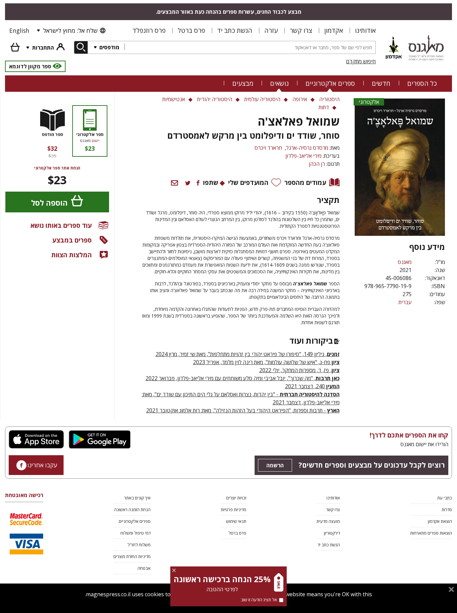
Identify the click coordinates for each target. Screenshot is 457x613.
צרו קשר (301, 30)
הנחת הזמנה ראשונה (132, 509)
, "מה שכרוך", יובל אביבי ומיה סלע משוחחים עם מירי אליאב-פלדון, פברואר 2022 (243, 378)
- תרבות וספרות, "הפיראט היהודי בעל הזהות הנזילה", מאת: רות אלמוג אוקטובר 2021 (243, 410)
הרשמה (275, 465)
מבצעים (242, 83)
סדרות (447, 509)
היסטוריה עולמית (262, 99)
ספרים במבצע (72, 240)
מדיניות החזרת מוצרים (132, 556)
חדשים (381, 83)
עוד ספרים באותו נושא (61, 225)
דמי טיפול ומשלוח (135, 533)
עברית (405, 302)
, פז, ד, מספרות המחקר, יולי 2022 (299, 370)
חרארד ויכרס (268, 147)
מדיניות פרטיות (233, 509)
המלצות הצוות (71, 254)
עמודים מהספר (305, 182)
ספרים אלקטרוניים (330, 83)
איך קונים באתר (137, 498)
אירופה (299, 99)
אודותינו (365, 30)
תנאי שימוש (236, 521)
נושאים (279, 83)
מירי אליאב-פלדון (303, 155)
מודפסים (108, 47)
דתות (323, 107)
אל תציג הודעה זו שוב (259, 600)
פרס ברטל (191, 30)
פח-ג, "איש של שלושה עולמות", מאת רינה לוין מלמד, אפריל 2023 (266, 362)
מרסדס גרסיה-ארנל (307, 147)
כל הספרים (422, 83)
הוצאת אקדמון (440, 521)
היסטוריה (329, 99)
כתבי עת (444, 498)
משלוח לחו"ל (139, 545)
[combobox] (249, 47)
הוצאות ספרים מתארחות (431, 533)
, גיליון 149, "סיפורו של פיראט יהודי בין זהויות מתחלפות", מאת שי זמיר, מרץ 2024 (248, 354)
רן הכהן (317, 163)
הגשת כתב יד (234, 30)
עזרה (271, 30)
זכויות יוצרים (236, 498)
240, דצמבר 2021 (312, 386)
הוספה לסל (49, 203)
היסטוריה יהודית (214, 99)
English (19, 30)
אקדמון (333, 30)
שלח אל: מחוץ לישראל (70, 30)
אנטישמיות (173, 99)
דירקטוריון (332, 533)
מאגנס (405, 262)
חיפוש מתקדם (361, 61)
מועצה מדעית (328, 521)
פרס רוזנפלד (149, 30)
